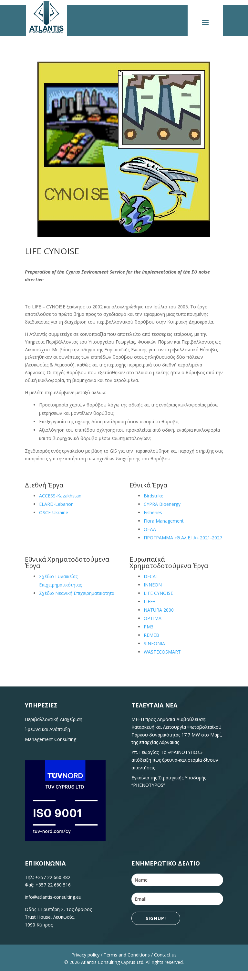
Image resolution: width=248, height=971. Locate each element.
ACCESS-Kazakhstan (60, 496)
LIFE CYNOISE (158, 593)
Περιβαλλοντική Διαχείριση (53, 719)
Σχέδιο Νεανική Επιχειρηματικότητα (76, 593)
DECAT (151, 576)
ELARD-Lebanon (56, 504)
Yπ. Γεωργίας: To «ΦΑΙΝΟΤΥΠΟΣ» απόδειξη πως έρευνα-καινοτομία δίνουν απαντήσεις (174, 760)
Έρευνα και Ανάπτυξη (47, 729)
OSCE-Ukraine (53, 512)
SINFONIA (154, 643)
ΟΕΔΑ (150, 529)
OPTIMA (152, 618)
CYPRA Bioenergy (162, 504)
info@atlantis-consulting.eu (53, 897)
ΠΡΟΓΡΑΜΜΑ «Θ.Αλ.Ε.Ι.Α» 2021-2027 (183, 538)
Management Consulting (50, 739)
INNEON (153, 585)
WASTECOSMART (162, 652)
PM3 (148, 627)
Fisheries (153, 512)
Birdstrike (153, 496)
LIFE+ (150, 601)
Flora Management (164, 521)
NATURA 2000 (159, 610)
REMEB (151, 635)
